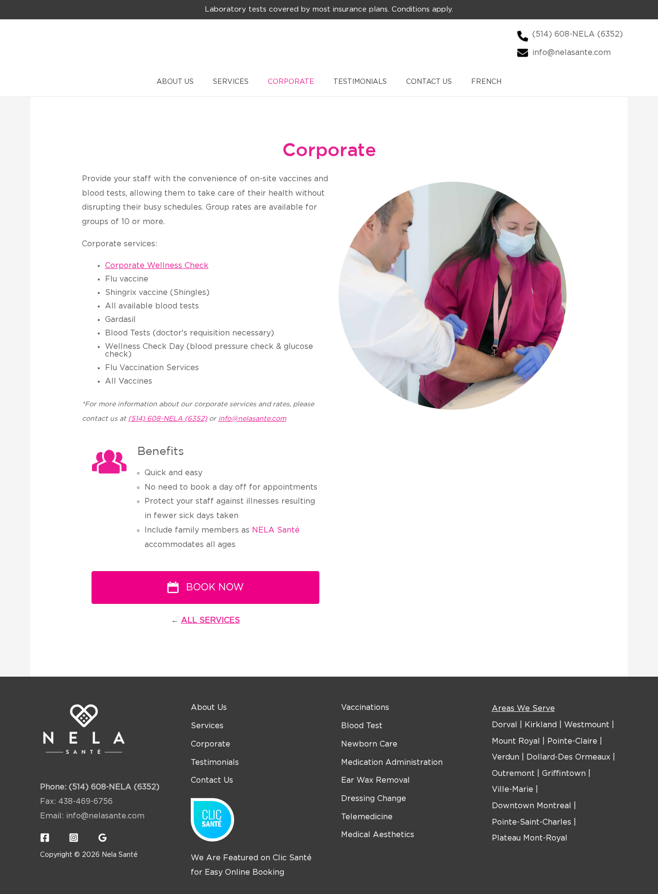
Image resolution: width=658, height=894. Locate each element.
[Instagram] (74, 837)
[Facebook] (45, 837)
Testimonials (360, 82)
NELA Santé (276, 530)
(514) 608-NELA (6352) (167, 419)
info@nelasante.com (252, 419)
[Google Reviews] (102, 837)
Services (231, 82)
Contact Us (429, 82)
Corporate (291, 82)
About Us (175, 82)
